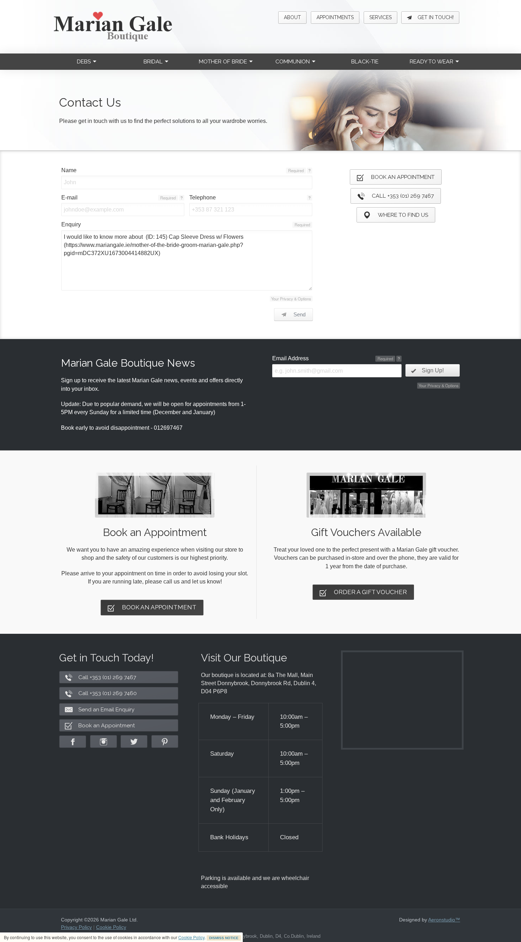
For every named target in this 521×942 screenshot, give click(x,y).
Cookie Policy (191, 937)
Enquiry (71, 224)
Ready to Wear (431, 61)
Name (69, 170)
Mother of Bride (223, 61)
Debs (84, 61)
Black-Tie (365, 61)
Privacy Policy (76, 927)
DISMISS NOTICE (224, 938)
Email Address (290, 358)
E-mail (69, 197)
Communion (292, 61)
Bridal (153, 61)
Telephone (202, 197)
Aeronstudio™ (444, 920)
